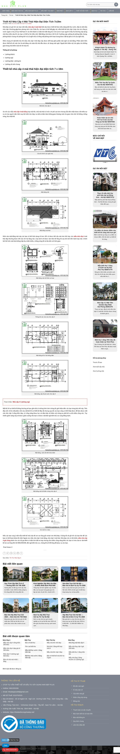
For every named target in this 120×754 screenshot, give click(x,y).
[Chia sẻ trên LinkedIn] (18, 553)
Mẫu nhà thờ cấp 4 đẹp (54, 652)
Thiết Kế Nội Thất (82, 11)
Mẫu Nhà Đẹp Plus (31, 11)
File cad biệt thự (30, 646)
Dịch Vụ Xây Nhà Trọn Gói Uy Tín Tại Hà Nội (41, 616)
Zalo (5, 745)
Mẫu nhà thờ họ (17, 11)
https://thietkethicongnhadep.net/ (22, 712)
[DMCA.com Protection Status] (10, 740)
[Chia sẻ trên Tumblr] (21, 553)
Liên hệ (111, 11)
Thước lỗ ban (97, 362)
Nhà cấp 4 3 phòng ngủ (21, 402)
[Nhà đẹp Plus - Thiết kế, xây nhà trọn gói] (26, 4)
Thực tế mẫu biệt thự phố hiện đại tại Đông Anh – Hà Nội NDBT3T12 (105, 195)
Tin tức (11, 15)
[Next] (112, 153)
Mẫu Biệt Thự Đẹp (47, 11)
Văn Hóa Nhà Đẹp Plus (39, 748)
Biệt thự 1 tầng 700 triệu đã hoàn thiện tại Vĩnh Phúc (105, 341)
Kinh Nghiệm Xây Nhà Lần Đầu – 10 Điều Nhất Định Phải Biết (44, 584)
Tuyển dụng (26, 748)
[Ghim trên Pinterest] (11, 553)
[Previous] (98, 153)
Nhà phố (60, 11)
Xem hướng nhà (98, 371)
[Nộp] (116, 4)
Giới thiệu (6, 11)
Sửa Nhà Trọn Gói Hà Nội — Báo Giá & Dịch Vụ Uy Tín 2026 (74, 584)
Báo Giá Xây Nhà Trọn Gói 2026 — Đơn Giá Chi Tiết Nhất (15, 616)
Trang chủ (4, 15)
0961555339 (10, 750)
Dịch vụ (94, 11)
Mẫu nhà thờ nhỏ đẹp (54, 642)
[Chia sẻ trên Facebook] (4, 553)
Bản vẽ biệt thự (30, 642)
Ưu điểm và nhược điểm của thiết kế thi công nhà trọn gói (105, 231)
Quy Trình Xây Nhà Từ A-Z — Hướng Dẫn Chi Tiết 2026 (14, 584)
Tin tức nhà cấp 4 (15, 558)
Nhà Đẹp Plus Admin (26, 23)
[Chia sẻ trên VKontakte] (14, 553)
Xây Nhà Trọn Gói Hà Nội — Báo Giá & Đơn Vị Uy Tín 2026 (74, 616)
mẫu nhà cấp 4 (79, 236)
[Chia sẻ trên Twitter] (7, 553)
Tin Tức (103, 11)
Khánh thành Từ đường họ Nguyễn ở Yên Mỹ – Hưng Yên (105, 48)
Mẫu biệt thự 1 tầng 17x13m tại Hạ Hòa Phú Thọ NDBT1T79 (105, 268)
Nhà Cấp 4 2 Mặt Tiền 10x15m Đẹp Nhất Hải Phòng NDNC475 (105, 305)
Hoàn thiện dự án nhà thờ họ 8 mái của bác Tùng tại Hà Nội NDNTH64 (105, 120)
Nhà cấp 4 (69, 11)
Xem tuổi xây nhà (98, 367)
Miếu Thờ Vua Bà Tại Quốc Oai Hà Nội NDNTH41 (105, 84)
